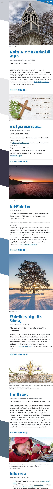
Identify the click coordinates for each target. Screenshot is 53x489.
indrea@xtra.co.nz (25, 346)
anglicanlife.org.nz (16, 156)
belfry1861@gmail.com (41, 82)
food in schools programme (31, 487)
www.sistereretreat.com (29, 244)
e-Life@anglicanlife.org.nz (20, 143)
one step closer (38, 485)
